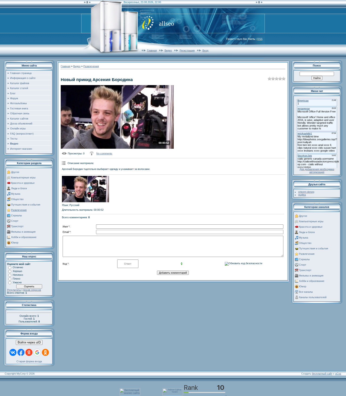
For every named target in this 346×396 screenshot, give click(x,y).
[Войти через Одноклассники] (45, 352)
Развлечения (19, 210)
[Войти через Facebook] (20, 352)
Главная (152, 50)
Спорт (14, 220)
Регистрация (187, 50)
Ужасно (17, 282)
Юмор (14, 242)
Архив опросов (32, 290)
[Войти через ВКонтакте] (12, 352)
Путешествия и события (25, 204)
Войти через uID (29, 342)
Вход (205, 50)
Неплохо (18, 274)
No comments (104, 153)
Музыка (15, 193)
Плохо (16, 278)
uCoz (338, 373)
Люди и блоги (19, 188)
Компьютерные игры (23, 177)
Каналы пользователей (312, 297)
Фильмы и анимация (23, 231)
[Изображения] (85, 189)
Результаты (14, 290)
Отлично (18, 267)
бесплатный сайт (322, 373)
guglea (302, 194)
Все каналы (306, 291)
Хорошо (17, 271)
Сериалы (16, 215)
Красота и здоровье (23, 183)
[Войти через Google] (37, 352)
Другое (15, 172)
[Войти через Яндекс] (28, 352)
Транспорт (17, 226)
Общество (17, 199)
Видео (168, 50)
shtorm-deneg (306, 191)
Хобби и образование (23, 237)
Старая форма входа (29, 361)
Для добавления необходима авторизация (317, 170)
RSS (259, 38)
